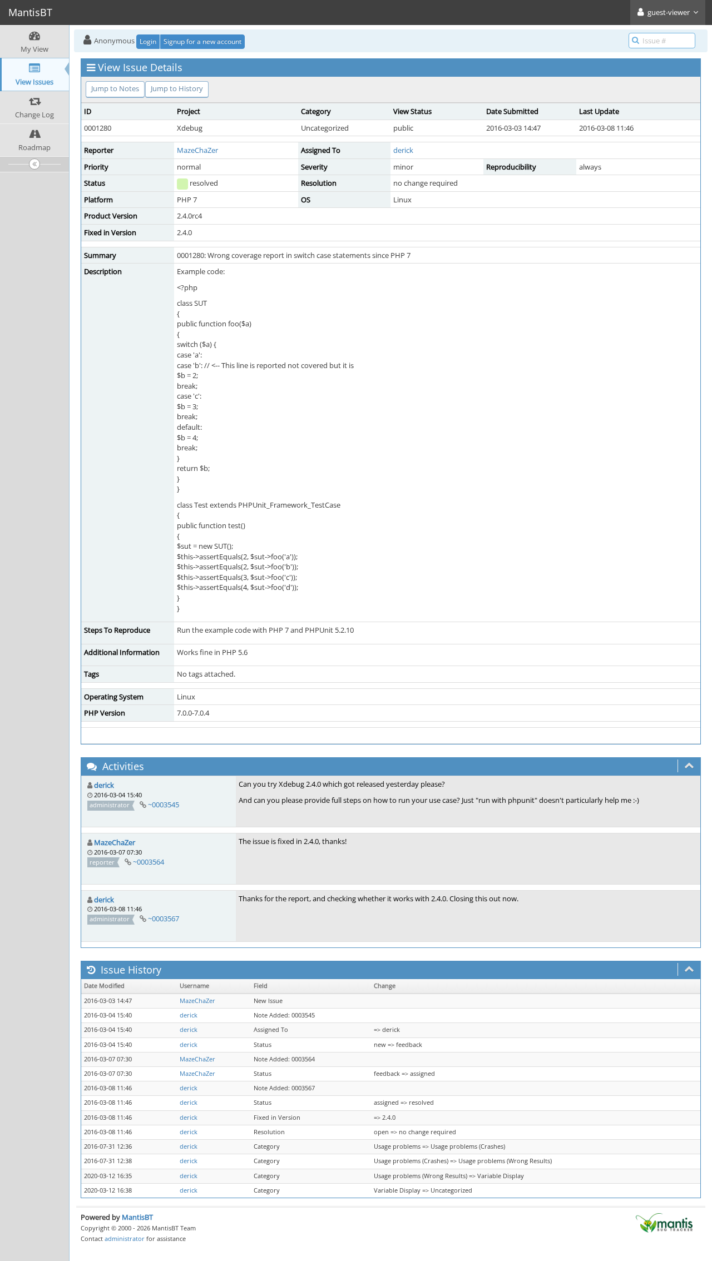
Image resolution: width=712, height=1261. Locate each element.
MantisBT (137, 1217)
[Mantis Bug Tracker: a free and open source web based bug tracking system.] (664, 1222)
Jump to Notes (115, 88)
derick (403, 150)
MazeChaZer (197, 150)
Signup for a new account (202, 41)
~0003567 (163, 919)
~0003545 (163, 805)
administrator (125, 1238)
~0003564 (148, 862)
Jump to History (177, 88)
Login (148, 41)
